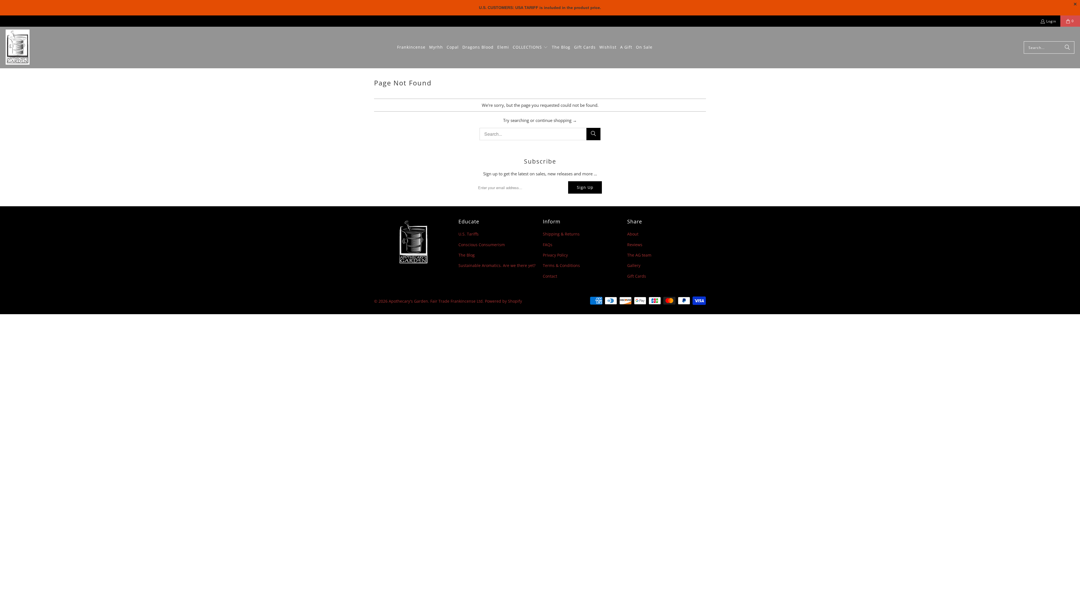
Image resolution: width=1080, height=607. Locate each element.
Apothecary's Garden (408, 301)
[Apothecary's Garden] (18, 47)
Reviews (634, 244)
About (632, 234)
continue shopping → (556, 120)
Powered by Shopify (503, 301)
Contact (550, 276)
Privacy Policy (555, 255)
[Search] (1067, 47)
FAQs (547, 244)
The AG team (639, 255)
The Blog (466, 255)
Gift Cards (636, 276)
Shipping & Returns (561, 234)
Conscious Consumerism (481, 244)
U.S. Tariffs (468, 234)
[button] (530, 47)
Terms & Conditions (561, 265)
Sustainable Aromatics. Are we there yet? (497, 265)
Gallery (633, 265)
